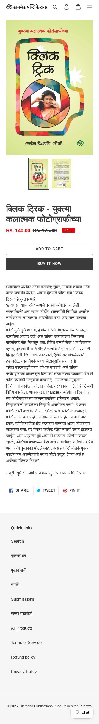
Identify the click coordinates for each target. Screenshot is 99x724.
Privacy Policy (24, 671)
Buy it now (49, 264)
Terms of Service (26, 642)
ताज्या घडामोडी (21, 613)
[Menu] (89, 7)
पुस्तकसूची (18, 570)
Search (17, 541)
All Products (22, 628)
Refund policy (23, 657)
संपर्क (15, 584)
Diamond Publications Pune (40, 706)
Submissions (22, 599)
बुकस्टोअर (18, 555)
